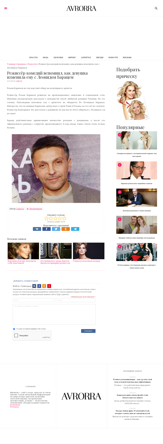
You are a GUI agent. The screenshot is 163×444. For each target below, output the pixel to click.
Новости (113, 57)
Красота (33, 57)
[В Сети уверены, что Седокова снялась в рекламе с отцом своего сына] (136, 252)
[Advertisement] (81, 36)
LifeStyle (86, 57)
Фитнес (72, 57)
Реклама (127, 57)
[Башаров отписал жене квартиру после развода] (136, 224)
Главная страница (16, 64)
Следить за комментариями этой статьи (31, 328)
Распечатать (35, 208)
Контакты (15, 404)
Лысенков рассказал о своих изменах (137, 211)
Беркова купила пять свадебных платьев (136, 183)
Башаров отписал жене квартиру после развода (137, 238)
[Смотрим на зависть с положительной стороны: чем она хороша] (136, 140)
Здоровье (58, 57)
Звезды (99, 57)
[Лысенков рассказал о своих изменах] (136, 197)
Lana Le (19, 81)
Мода (45, 57)
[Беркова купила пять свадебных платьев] (136, 170)
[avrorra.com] (18, 8)
